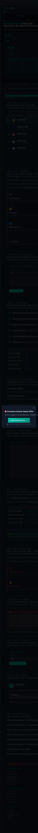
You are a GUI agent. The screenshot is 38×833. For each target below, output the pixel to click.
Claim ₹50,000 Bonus (18, 420)
